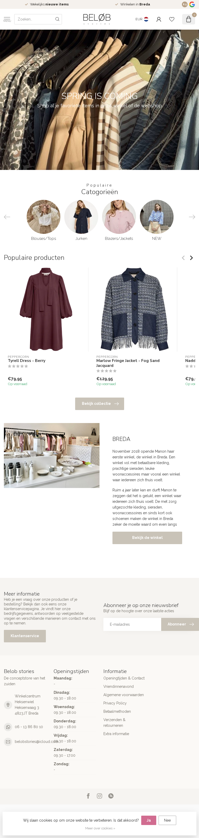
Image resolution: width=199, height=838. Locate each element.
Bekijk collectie (96, 403)
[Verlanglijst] (171, 19)
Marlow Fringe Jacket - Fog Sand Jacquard (128, 363)
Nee (167, 820)
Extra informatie (116, 734)
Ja (149, 820)
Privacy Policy (115, 703)
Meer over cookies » (100, 828)
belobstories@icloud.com (37, 742)
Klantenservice (25, 636)
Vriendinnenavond (118, 686)
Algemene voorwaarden (123, 695)
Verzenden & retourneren (114, 723)
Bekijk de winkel (147, 538)
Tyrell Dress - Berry (26, 360)
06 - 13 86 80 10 (29, 727)
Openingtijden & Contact (124, 678)
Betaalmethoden (117, 711)
